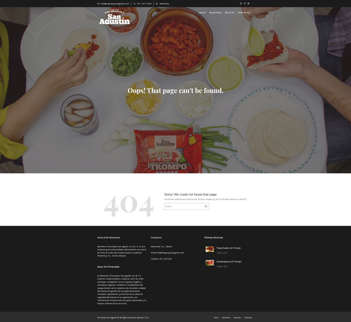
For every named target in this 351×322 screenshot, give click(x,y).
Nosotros (215, 12)
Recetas (229, 12)
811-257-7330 (144, 3)
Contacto (244, 12)
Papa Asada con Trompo (229, 248)
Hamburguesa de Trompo (229, 261)
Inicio (202, 12)
